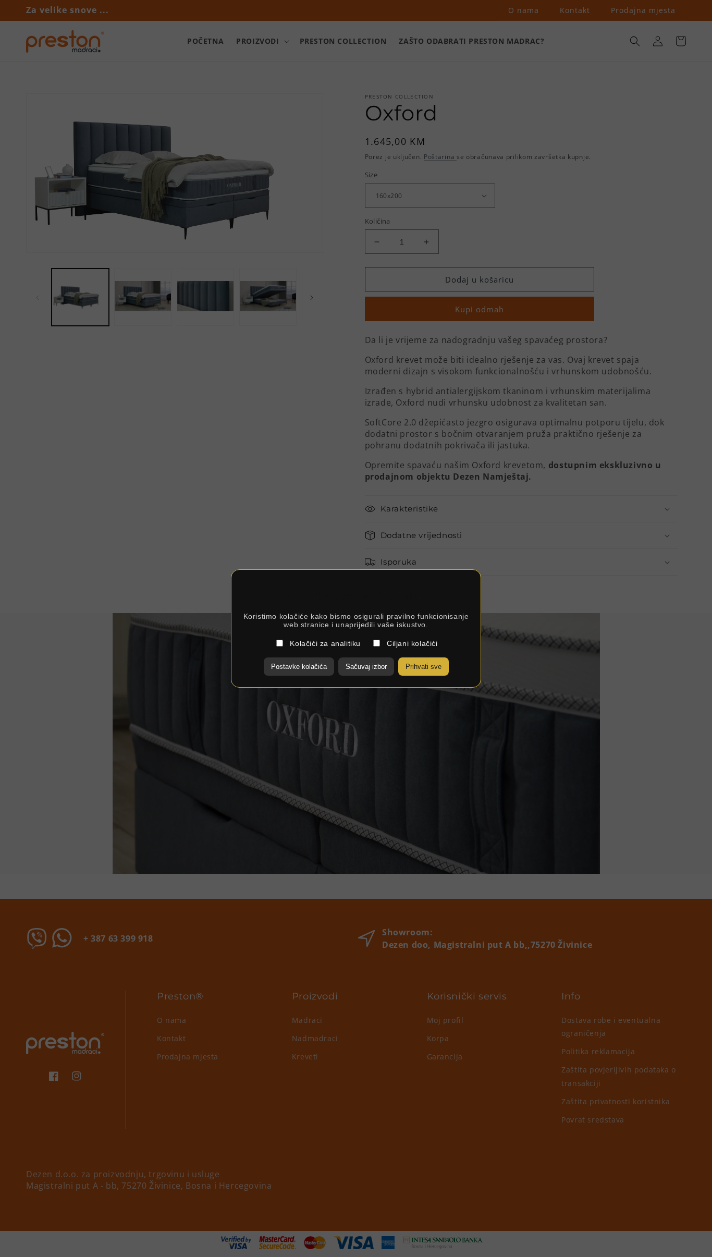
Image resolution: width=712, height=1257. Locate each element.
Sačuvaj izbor (366, 666)
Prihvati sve (423, 666)
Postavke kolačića (299, 666)
